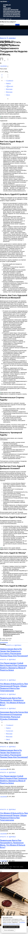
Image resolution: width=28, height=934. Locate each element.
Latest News (7, 8)
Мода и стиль (10, 60)
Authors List (7, 5)
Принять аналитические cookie (11, 926)
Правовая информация (11, 13)
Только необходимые (9, 930)
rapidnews (3, 66)
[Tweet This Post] (15, 720)
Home (4, 6)
